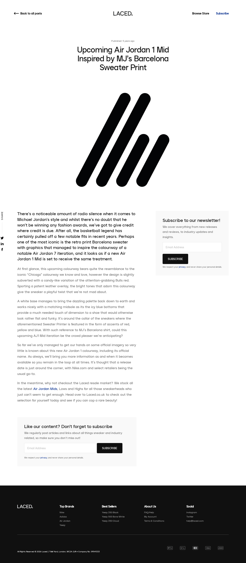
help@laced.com (195, 520)
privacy (43, 457)
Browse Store (200, 13)
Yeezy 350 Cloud (110, 520)
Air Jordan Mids (45, 389)
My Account (150, 516)
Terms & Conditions (154, 520)
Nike (62, 512)
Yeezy (62, 525)
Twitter (189, 516)
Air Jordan (65, 520)
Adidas (63, 516)
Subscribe (222, 13)
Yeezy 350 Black (110, 512)
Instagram (191, 512)
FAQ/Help (149, 512)
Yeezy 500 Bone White (113, 516)
